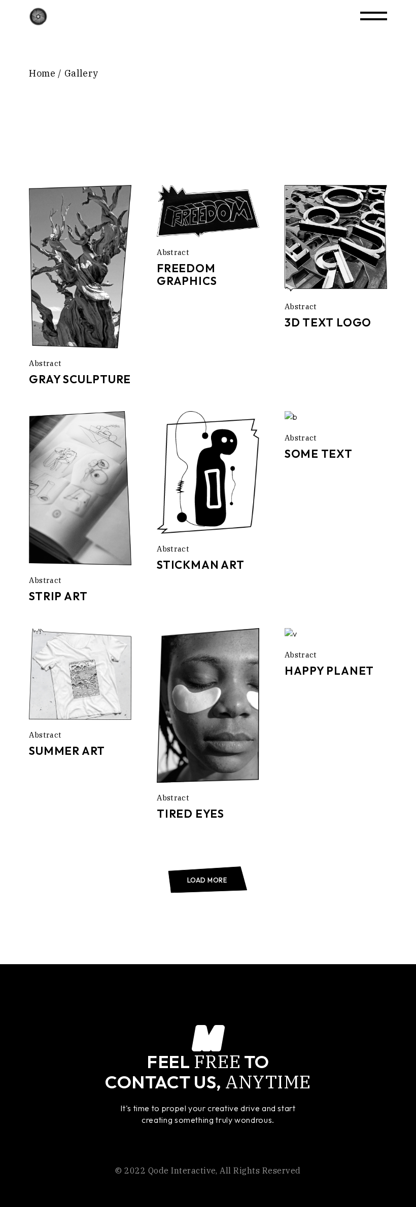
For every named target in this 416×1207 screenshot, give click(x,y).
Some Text (319, 454)
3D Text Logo (328, 322)
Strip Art (58, 596)
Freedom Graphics (187, 274)
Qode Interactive (182, 1170)
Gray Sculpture (80, 379)
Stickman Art (200, 565)
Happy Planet (329, 671)
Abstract (45, 363)
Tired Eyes (190, 814)
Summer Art (67, 751)
